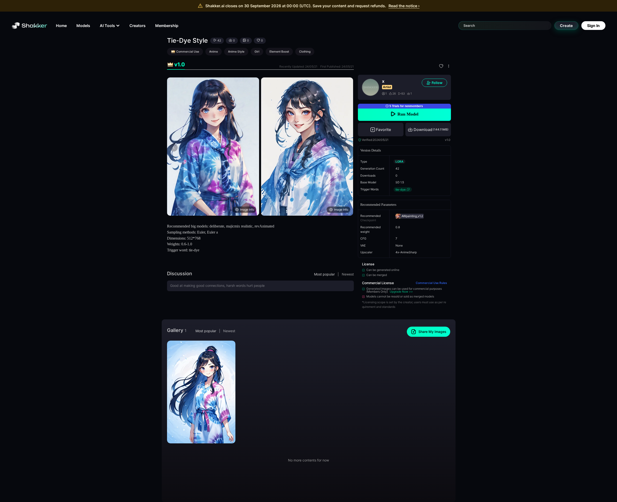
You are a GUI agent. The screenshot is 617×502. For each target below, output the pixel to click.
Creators (137, 25)
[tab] (176, 64)
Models (83, 25)
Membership (166, 25)
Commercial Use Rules (431, 283)
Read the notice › (404, 5)
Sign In (593, 25)
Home (61, 25)
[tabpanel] (260, 146)
